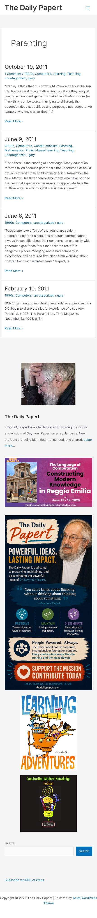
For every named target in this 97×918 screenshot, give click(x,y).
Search (10, 843)
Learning (59, 73)
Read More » (14, 121)
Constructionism (46, 146)
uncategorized (15, 78)
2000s (9, 146)
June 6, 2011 (21, 215)
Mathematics (14, 150)
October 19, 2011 (26, 67)
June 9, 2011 (21, 139)
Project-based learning (41, 150)
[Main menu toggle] (88, 7)
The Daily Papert (33, 7)
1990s (28, 73)
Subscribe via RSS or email (24, 880)
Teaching (74, 73)
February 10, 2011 (27, 288)
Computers (43, 73)
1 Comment (13, 73)
